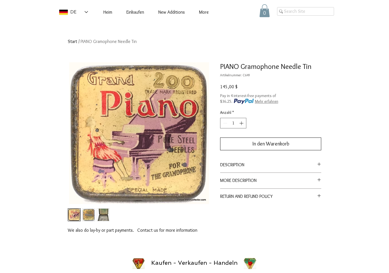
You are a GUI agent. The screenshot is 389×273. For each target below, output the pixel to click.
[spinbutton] (233, 123)
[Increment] (241, 123)
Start (72, 41)
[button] (264, 10)
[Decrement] (224, 123)
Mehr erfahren (266, 101)
